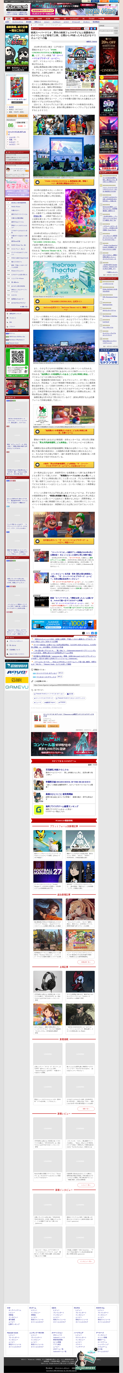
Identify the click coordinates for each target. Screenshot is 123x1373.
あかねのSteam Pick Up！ (18, 302)
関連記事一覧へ (93, 636)
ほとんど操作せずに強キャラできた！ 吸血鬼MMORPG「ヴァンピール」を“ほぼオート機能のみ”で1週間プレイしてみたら (17, 501)
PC (15, 18)
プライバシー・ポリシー (62, 1368)
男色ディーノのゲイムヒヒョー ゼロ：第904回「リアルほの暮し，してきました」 (47, 1100)
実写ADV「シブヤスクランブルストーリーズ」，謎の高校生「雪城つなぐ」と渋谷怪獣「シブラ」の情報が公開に (80, 886)
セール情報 (57, 1342)
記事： (16, 170)
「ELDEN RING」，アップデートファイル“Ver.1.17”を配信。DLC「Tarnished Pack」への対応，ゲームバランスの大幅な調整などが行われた (110, 218)
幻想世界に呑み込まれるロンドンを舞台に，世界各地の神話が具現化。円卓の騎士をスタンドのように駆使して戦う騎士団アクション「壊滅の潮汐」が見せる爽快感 (80, 1176)
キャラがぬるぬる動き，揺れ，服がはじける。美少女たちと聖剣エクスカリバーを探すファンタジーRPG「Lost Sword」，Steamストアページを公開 (110, 180)
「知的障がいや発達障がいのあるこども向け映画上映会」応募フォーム (65, 432)
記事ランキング (14, 1324)
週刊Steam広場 (15, 241)
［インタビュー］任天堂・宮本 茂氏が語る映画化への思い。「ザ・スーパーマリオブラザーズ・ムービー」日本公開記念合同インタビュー (71, 576)
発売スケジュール (37, 1319)
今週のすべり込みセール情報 (19, 236)
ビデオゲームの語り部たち (19, 274)
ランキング (113, 1)
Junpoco (50, 702)
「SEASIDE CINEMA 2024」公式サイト (65, 301)
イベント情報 (102, 1337)
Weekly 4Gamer (15, 206)
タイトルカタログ (37, 1322)
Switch (40, 18)
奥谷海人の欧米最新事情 (18, 202)
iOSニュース (57, 1335)
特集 (10, 139)
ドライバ (12, 326)
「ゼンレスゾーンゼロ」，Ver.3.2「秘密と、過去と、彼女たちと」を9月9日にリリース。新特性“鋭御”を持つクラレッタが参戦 (80, 924)
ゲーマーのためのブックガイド (19, 253)
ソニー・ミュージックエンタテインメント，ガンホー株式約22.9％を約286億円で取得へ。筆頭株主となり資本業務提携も (80, 954)
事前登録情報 (58, 1340)
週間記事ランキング (15, 313)
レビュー (46, 21)
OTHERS (62, 702)
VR (65, 18)
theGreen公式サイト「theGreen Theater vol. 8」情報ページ (66, 308)
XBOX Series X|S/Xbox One (17, 336)
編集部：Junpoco (91, 41)
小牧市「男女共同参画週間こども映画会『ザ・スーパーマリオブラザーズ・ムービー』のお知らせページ (65, 465)
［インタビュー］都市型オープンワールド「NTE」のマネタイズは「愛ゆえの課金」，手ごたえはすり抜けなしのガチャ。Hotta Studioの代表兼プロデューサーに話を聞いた (110, 238)
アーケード (100, 1333)
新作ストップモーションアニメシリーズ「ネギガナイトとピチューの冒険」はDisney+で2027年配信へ (47, 855)
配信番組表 (96, 21)
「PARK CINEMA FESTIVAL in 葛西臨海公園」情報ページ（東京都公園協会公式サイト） (66, 182)
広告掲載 (74, 1368)
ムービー (66, 21)
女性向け (57, 18)
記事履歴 (104, 1)
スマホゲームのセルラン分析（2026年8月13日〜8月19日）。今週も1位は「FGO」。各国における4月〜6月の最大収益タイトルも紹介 (80, 1101)
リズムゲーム (102, 1347)
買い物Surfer (15, 282)
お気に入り (95, 1)
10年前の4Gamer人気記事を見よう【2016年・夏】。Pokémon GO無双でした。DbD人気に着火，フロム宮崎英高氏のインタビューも (17, 472)
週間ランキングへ (113, 272)
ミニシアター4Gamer (17, 278)
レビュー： (22, 170)
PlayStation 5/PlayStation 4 (16, 339)
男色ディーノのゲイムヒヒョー (19, 226)
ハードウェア (74, 18)
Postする (87, 28)
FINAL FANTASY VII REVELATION (110, 290)
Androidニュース (59, 1337)
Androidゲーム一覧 (59, 1351)
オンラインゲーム (17, 21)
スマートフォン (57, 1333)
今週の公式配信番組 (17, 218)
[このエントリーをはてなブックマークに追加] (95, 29)
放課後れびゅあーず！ (18, 299)
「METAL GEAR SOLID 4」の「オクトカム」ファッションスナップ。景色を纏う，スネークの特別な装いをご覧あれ (17, 421)
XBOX (22, 18)
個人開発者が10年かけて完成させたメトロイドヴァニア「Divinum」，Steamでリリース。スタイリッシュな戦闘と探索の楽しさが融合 (47, 924)
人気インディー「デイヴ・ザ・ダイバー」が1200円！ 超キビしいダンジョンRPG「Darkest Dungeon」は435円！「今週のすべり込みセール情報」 (47, 1069)
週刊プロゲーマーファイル (19, 214)
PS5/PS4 (31, 18)
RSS (6, 1)
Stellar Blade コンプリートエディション (110, 342)
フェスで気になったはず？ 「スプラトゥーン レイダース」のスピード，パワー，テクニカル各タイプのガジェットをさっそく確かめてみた (17, 526)
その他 (100, 1349)
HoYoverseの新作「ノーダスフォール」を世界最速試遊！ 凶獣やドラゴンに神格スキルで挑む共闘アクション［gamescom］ (110, 209)
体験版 (11, 1315)
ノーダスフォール (108, 283)
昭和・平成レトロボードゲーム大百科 (19, 266)
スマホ (48, 18)
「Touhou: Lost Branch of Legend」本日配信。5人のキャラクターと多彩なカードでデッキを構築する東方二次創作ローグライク (110, 247)
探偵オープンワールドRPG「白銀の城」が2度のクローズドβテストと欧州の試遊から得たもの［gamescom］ (80, 1219)
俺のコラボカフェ (16, 261)
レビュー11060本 (11, 14)
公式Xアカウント (16, 1)
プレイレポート (58, 1313)
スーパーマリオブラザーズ (44, 698)
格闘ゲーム (101, 1340)
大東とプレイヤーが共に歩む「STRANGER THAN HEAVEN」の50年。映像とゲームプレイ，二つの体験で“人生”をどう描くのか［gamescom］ (17, 581)
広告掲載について (14, 649)
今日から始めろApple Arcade (19, 258)
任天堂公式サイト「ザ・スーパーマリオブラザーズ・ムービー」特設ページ (65, 541)
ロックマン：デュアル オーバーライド (109, 334)
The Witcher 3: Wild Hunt (110, 316)
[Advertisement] (64, 1286)
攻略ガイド (37, 21)
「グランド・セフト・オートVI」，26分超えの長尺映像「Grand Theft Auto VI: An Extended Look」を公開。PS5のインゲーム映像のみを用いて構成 (110, 228)
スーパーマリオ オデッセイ (17, 99)
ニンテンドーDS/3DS (36, 1333)
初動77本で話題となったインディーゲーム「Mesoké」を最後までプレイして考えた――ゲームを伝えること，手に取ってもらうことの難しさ (17, 552)
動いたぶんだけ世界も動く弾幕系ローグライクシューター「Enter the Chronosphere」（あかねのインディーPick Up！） (80, 1068)
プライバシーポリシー (16, 641)
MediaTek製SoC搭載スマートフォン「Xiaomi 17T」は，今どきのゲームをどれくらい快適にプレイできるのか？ (47, 1175)
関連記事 (38, 216)
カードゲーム (102, 1342)
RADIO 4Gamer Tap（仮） (19, 245)
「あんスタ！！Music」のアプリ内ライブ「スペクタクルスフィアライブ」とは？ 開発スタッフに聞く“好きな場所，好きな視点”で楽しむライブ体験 (17, 632)
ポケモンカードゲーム (109, 310)
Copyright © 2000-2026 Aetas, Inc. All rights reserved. (61, 1370)
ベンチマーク (80, 1347)
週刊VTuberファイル (17, 222)
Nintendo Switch (13, 343)
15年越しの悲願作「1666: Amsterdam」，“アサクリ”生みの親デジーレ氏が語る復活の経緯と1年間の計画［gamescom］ (80, 1252)
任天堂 (11, 107)
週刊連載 (28, 21)
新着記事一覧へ (86, 962)
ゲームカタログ (103, 1351)
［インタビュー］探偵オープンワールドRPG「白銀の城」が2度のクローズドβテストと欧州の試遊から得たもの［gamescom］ (17, 606)
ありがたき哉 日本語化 (18, 286)
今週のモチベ (15, 210)
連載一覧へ (25, 306)
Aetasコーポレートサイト (16, 654)
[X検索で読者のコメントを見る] (82, 28)
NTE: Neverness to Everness (110, 298)
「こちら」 (72, 1361)
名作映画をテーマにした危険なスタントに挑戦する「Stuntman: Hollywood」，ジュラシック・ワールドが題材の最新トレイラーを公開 (47, 954)
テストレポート (81, 1337)
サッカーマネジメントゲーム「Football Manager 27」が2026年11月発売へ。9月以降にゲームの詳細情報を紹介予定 (47, 886)
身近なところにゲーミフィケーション (19, 290)
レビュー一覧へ (86, 1185)
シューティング (103, 1344)
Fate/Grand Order (107, 304)
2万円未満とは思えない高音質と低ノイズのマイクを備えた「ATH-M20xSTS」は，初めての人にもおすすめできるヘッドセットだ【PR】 (47, 997)
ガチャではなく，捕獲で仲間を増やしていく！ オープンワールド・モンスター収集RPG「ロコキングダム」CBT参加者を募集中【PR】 (47, 1030)
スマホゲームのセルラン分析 (19, 231)
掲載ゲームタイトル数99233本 (17, 12)
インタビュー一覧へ (86, 1261)
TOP (8, 19)
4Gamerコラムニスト (17, 270)
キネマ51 (14, 295)
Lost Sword (106, 321)
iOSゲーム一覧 (58, 1349)
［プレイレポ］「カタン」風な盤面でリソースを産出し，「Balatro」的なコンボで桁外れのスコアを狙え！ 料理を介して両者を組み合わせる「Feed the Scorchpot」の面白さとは (80, 1144)
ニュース (12, 137)
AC (84, 18)
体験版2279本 (23, 14)
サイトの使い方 (28, 1)
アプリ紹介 (57, 1344)
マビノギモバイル (108, 327)
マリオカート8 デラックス (46, 677)
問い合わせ (39, 1)
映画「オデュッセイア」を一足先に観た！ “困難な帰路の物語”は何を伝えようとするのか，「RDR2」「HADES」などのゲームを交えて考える (17, 446)
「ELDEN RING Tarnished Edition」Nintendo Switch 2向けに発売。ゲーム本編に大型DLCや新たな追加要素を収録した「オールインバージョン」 (110, 267)
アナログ (91, 18)
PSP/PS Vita (100, 1308)
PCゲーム (12, 333)
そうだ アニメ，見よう (18, 249)
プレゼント (86, 21)
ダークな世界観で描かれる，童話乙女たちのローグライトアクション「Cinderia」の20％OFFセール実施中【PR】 (80, 996)
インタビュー (57, 21)
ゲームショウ (76, 21)
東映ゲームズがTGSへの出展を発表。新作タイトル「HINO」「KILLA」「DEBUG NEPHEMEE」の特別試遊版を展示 (80, 855)
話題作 (7, 21)
